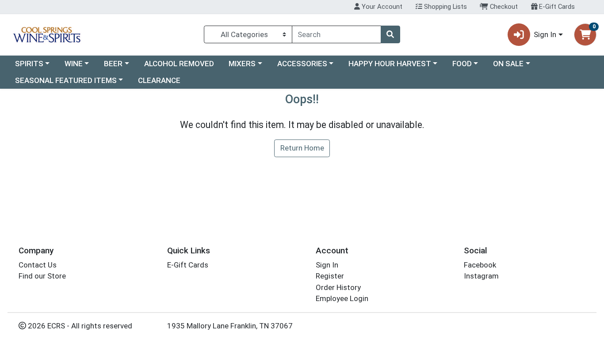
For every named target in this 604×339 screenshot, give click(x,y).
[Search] (390, 34)
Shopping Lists (444, 7)
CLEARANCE (159, 80)
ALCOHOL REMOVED (179, 63)
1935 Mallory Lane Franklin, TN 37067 (230, 325)
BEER (113, 63)
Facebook (480, 264)
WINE (74, 63)
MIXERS (242, 63)
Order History (338, 287)
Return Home (302, 147)
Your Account (381, 7)
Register (330, 275)
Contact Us (38, 264)
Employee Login (342, 298)
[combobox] (336, 34)
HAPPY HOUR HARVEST (389, 63)
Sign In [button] (545, 34)
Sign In (327, 264)
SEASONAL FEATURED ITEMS (66, 80)
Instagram (481, 275)
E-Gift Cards (556, 7)
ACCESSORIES (302, 63)
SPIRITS (29, 63)
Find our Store (42, 275)
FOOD (462, 63)
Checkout (503, 7)
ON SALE (508, 63)
